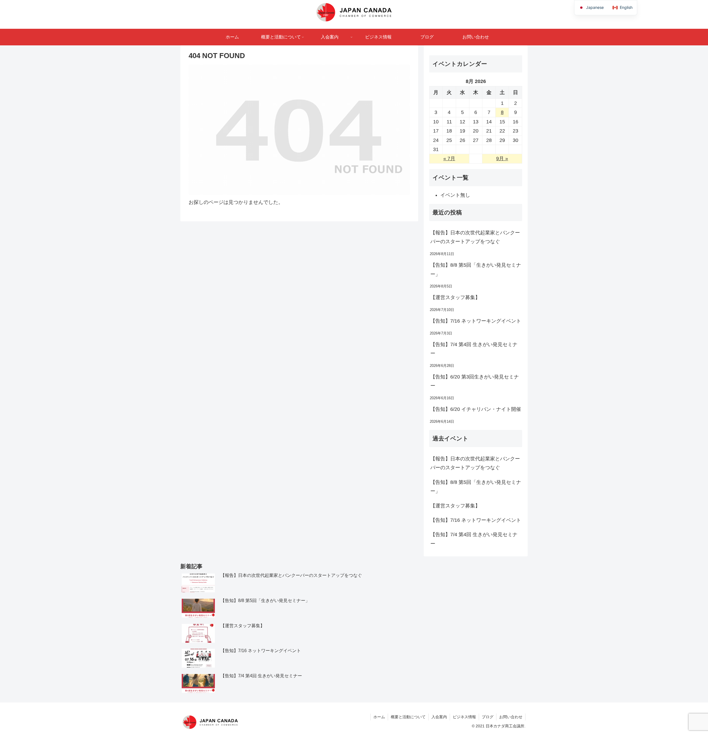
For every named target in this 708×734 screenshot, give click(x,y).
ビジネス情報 (464, 717)
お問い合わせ (510, 717)
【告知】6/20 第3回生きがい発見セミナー (474, 381)
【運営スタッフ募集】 (455, 297)
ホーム (379, 717)
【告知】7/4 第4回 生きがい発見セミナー (473, 349)
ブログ (487, 717)
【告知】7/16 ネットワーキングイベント (475, 321)
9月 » (502, 158)
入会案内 (439, 717)
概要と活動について (408, 717)
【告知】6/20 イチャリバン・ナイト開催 (475, 409)
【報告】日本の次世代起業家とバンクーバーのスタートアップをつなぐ (475, 237)
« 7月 (449, 158)
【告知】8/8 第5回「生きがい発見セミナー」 (475, 269)
